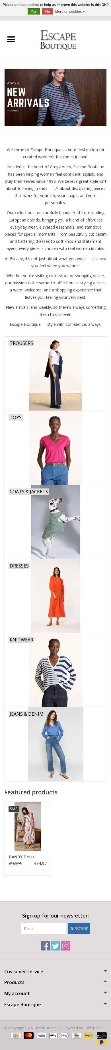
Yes (34, 12)
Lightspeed (93, 1028)
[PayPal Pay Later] (101, 1042)
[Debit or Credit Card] (101, 1035)
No (47, 12)
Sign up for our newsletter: (55, 916)
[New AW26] (55, 97)
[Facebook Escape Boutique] (45, 945)
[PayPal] (88, 1035)
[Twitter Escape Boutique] (55, 945)
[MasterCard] (28, 1035)
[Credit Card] (75, 1035)
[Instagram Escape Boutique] (65, 945)
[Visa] (40, 1035)
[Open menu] (11, 39)
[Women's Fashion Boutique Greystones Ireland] (66, 39)
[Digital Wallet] (58, 1035)
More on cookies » (70, 12)
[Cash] (15, 1035)
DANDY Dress (21, 857)
